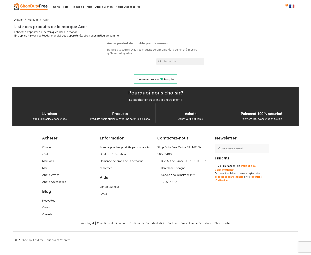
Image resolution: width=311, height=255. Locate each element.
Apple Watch (104, 6)
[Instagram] (268, 239)
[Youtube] (276, 239)
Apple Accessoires (128, 6)
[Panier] (286, 6)
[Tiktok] (292, 239)
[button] (276, 7)
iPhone (55, 6)
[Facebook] (259, 239)
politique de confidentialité (229, 177)
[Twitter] (284, 239)
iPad (66, 6)
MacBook (77, 6)
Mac (89, 6)
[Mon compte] (281, 7)
